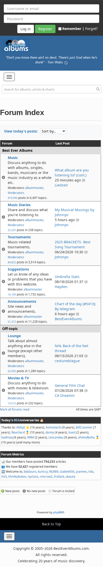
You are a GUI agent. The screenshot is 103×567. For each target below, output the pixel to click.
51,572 (12, 321)
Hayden (61, 286)
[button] (9, 77)
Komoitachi (53, 427)
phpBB (57, 512)
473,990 (13, 198)
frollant (59, 476)
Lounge (14, 335)
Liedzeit (61, 185)
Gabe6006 (67, 471)
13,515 (12, 403)
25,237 (12, 230)
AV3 (4, 476)
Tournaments (19, 237)
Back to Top (51, 524)
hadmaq (7, 437)
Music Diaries (19, 204)
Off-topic (10, 328)
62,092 (12, 371)
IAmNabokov (17, 476)
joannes (81, 471)
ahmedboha (86, 437)
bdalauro (30, 471)
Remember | (73, 28)
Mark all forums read (14, 409)
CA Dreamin (65, 395)
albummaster (34, 188)
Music (13, 157)
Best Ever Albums (17, 150)
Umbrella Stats (67, 276)
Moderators (16, 193)
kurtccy (43, 471)
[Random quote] (66, 62)
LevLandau (56, 437)
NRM (30, 437)
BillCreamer (84, 427)
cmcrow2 (46, 476)
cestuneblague (67, 360)
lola (91, 471)
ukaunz (71, 476)
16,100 (12, 294)
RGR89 (53, 471)
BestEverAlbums (68, 318)
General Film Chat (70, 385)
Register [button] (45, 28)
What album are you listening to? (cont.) (72, 172)
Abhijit (20, 427)
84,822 (12, 262)
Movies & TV (18, 378)
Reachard (18, 432)
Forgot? (91, 28)
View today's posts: (21, 131)
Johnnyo (61, 224)
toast (72, 432)
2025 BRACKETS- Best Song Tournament (72, 244)
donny (50, 432)
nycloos (33, 476)
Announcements (22, 301)
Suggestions (18, 269)
